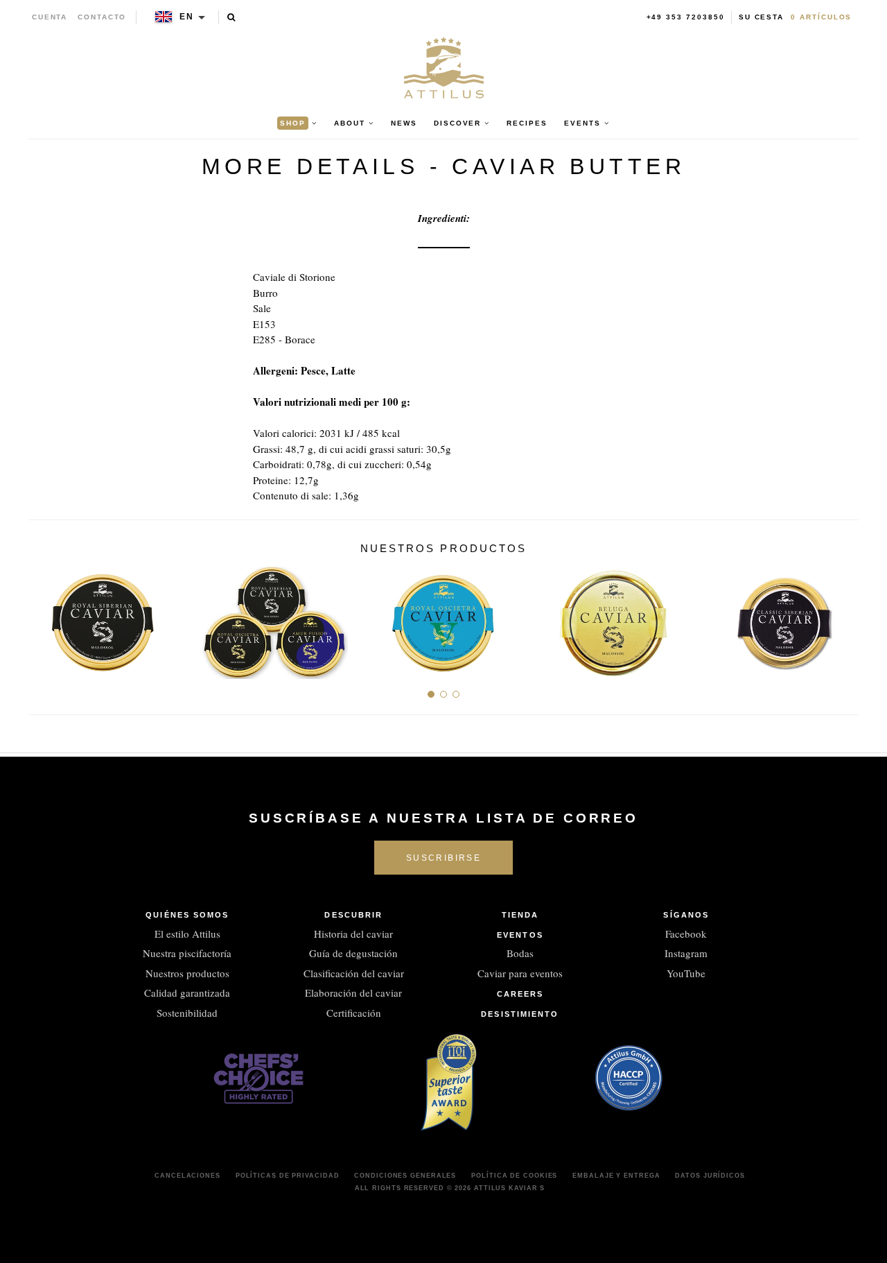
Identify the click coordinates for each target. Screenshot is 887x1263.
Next (843, 617)
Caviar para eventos (520, 973)
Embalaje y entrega (616, 1175)
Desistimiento (520, 1014)
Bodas (520, 953)
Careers (520, 994)
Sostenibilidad (187, 1013)
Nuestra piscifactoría (187, 953)
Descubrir (353, 915)
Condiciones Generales (405, 1175)
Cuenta (50, 17)
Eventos (520, 935)
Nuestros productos (187, 973)
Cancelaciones (187, 1175)
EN (186, 17)
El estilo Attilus (187, 933)
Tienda (520, 915)
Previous (44, 617)
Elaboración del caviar (353, 992)
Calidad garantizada (187, 992)
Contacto (102, 17)
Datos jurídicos (710, 1175)
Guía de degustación (353, 953)
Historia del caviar (353, 933)
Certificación (353, 1013)
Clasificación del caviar (354, 973)
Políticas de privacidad (288, 1175)
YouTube (686, 973)
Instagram (686, 953)
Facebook (686, 933)
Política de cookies (514, 1175)
